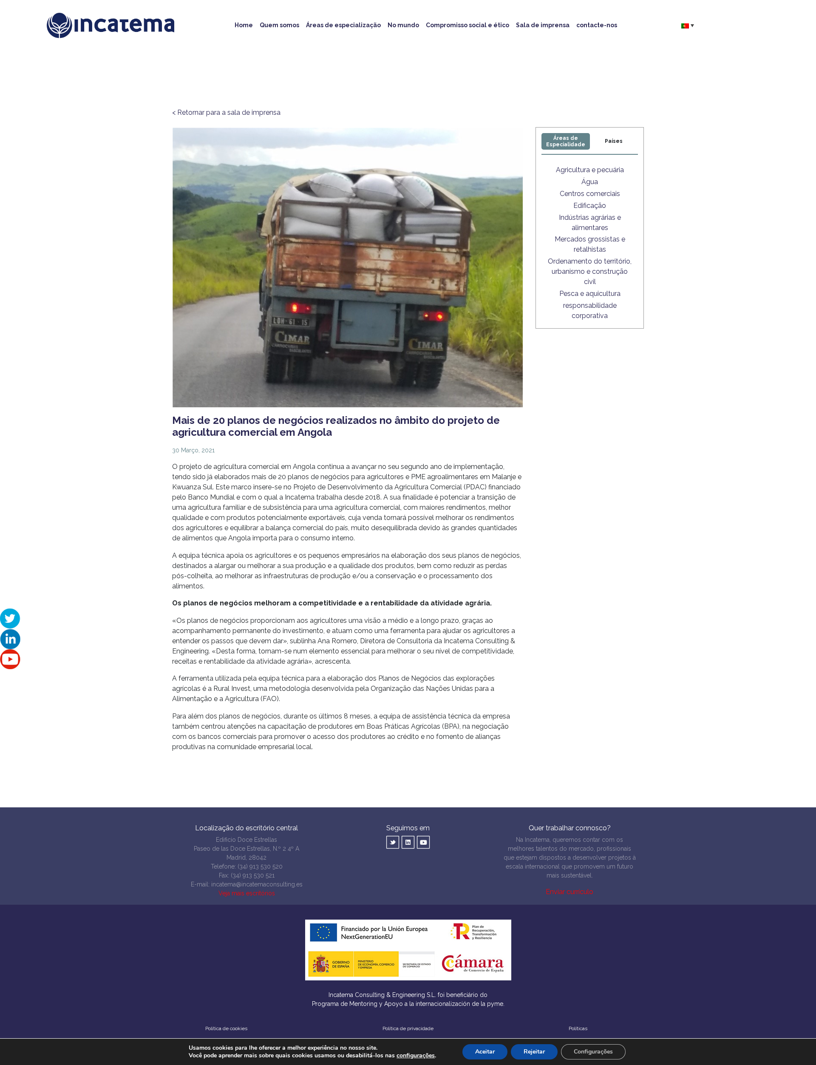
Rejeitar (534, 1052)
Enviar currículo (569, 892)
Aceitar (485, 1052)
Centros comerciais (590, 194)
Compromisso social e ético (467, 25)
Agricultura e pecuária (590, 170)
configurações (416, 1055)
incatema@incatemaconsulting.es (257, 884)
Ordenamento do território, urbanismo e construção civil (590, 271)
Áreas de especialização (343, 25)
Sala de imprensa (543, 25)
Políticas (578, 1028)
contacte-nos (596, 25)
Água (589, 182)
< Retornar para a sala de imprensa (226, 112)
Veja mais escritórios (246, 893)
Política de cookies (226, 1028)
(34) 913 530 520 (260, 866)
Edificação (589, 206)
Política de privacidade (408, 1028)
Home (244, 25)
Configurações (593, 1052)
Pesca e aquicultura (589, 294)
